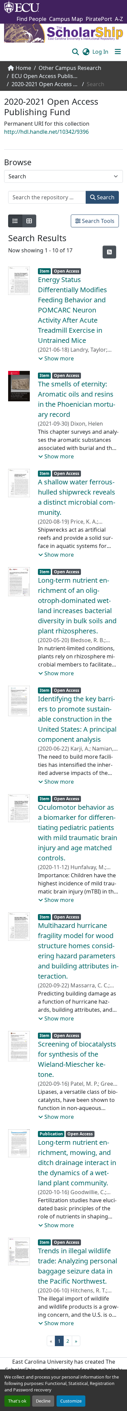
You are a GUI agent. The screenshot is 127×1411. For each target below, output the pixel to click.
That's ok (17, 1401)
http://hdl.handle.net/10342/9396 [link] (46, 131)
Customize (71, 1401)
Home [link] (23, 68)
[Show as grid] (29, 221)
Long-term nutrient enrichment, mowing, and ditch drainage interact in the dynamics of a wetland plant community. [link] (77, 1162)
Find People (31, 19)
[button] (75, 52)
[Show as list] (15, 221)
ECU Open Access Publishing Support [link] (45, 76)
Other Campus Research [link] (70, 68)
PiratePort (99, 19)
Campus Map (66, 19)
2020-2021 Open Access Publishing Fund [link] (45, 84)
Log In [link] (100, 51)
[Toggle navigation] (118, 51)
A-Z (119, 19)
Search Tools (97, 221)
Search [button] (105, 197)
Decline (43, 1401)
